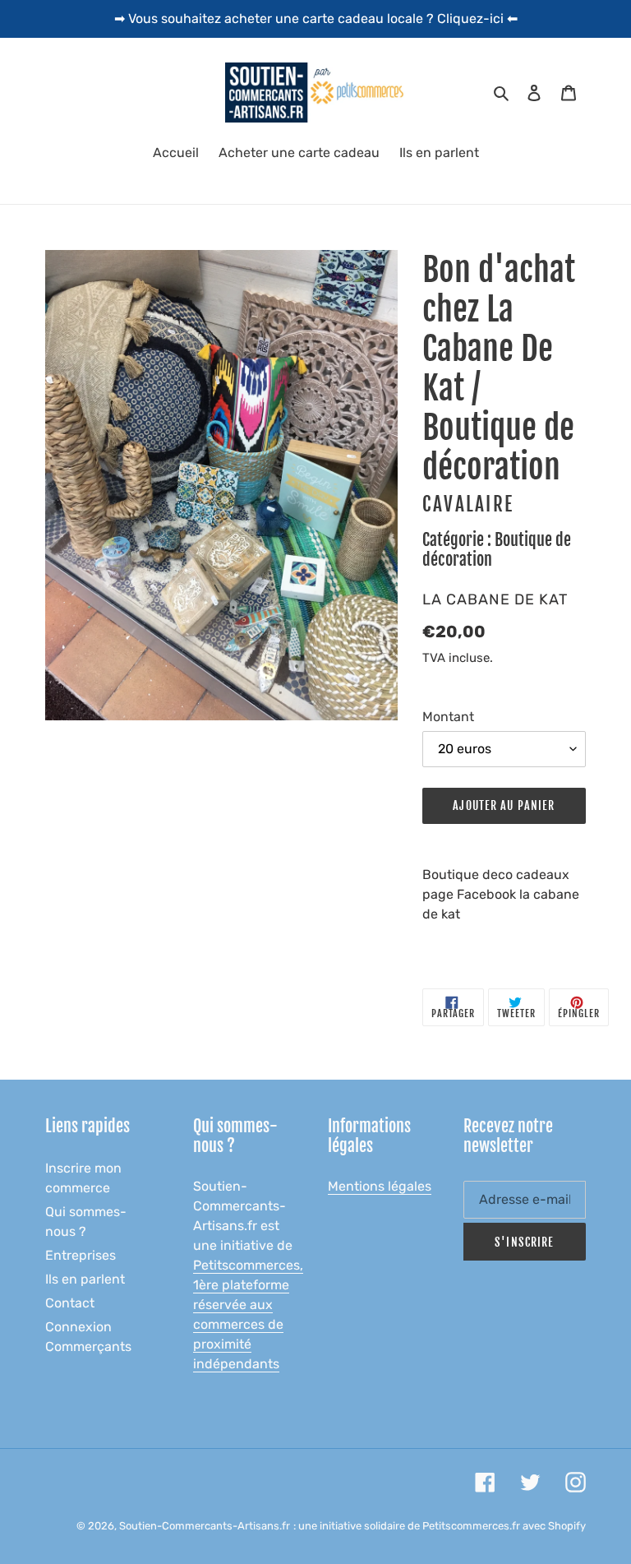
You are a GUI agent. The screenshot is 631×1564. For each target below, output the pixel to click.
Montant (448, 716)
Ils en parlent (85, 1279)
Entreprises (80, 1255)
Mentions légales (379, 1186)
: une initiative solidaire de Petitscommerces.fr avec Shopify (439, 1526)
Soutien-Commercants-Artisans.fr (204, 1526)
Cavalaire (468, 504)
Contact (69, 1303)
